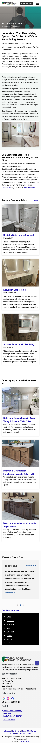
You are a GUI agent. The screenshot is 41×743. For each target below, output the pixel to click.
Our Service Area (10, 610)
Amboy (9, 639)
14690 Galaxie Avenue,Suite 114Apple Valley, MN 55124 (12, 713)
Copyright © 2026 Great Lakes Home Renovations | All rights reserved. (21, 738)
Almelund (10, 632)
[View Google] (4, 698)
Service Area (16, 731)
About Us (7, 731)
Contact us (6, 188)
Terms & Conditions (23, 733)
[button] (17, 605)
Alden (9, 628)
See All (36, 200)
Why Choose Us (16, 23)
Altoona (9, 636)
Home (5, 23)
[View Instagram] (8, 698)
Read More (9, 592)
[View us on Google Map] (2, 713)
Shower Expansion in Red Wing (18, 344)
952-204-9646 (27, 3)
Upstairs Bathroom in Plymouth (19, 235)
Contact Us (26, 731)
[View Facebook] (12, 698)
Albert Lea (10, 621)
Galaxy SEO (25, 741)
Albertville (10, 624)
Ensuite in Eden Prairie (14, 289)
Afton (9, 617)
